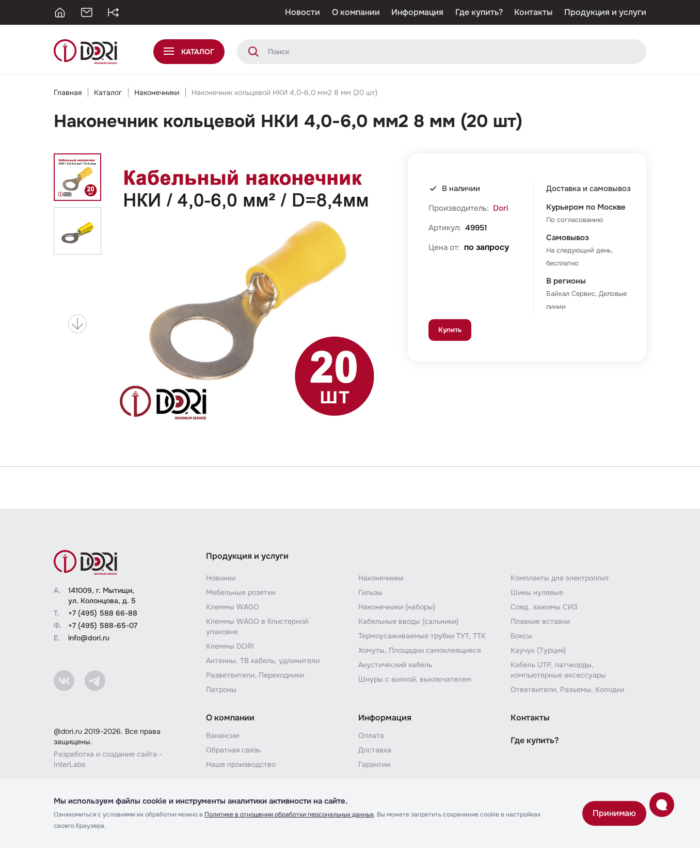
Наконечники (156, 92)
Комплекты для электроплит (560, 578)
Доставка (374, 750)
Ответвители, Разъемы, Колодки (567, 689)
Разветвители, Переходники (255, 675)
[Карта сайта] (113, 12)
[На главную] (60, 12)
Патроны (221, 689)
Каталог (108, 92)
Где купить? (479, 12)
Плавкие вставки (540, 621)
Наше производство (241, 764)
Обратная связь (233, 750)
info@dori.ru (88, 637)
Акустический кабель (395, 664)
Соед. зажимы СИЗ (544, 606)
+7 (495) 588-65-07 (102, 625)
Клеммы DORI (230, 646)
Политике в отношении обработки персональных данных (289, 814)
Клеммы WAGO (232, 606)
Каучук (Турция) (538, 650)
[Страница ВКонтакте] (64, 680)
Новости (302, 12)
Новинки (220, 578)
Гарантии (374, 764)
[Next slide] (77, 324)
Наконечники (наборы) (396, 606)
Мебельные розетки (240, 592)
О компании (356, 12)
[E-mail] (87, 12)
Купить (450, 329)
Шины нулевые (537, 592)
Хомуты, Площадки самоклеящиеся (419, 650)
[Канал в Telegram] (95, 680)
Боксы (521, 635)
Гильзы (370, 592)
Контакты (533, 12)
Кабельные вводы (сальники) (408, 621)
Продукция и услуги (605, 12)
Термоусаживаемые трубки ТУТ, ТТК (422, 635)
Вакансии (222, 735)
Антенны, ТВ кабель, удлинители (263, 660)
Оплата (371, 735)
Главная (68, 92)
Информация (417, 12)
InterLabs (69, 764)
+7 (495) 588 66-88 (102, 613)
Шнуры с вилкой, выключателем (414, 679)
